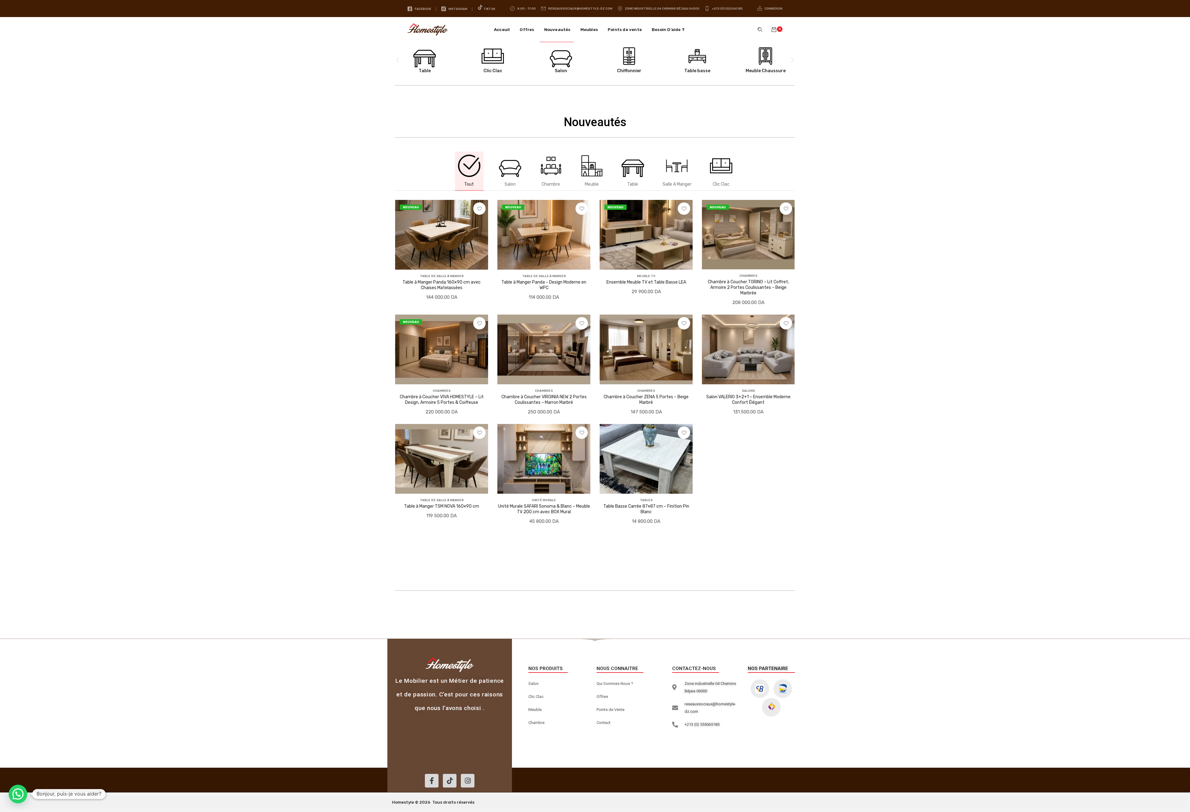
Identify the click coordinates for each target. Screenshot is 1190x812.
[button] (777, 29)
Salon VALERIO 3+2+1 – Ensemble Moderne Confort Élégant (748, 399)
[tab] (469, 171)
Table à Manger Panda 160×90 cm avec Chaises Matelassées (442, 285)
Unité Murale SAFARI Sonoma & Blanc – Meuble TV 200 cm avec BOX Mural (544, 509)
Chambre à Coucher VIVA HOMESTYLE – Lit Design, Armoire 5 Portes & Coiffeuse (442, 399)
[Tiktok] (449, 781)
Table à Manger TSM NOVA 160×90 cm (441, 506)
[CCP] (783, 688)
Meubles (589, 29)
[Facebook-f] (432, 781)
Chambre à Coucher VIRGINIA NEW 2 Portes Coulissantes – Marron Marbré (544, 399)
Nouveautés (557, 29)
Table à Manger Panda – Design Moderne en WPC (543, 285)
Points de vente (625, 29)
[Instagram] (467, 781)
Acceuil (502, 29)
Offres (527, 29)
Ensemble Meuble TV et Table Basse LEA (646, 282)
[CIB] (760, 688)
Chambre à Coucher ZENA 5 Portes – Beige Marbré (646, 399)
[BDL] (771, 707)
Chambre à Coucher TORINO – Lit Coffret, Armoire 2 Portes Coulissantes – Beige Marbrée (748, 287)
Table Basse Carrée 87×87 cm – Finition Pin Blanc (646, 509)
